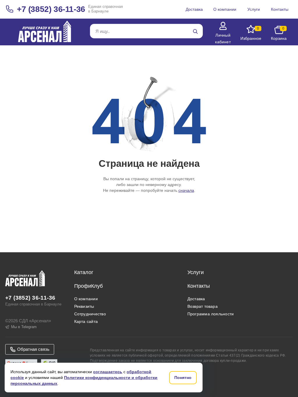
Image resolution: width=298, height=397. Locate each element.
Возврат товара (202, 306)
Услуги (195, 272)
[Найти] (195, 31)
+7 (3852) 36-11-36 (51, 9)
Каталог (83, 272)
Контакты (198, 286)
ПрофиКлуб (88, 286)
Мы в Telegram (24, 327)
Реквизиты (84, 306)
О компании (86, 298)
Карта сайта (86, 321)
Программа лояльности (210, 314)
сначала (186, 190)
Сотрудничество (90, 314)
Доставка (196, 298)
